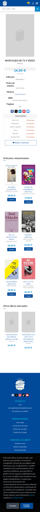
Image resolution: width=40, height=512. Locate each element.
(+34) (20, 405)
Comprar (12, 199)
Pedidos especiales (20, 447)
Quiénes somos (20, 443)
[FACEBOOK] (12, 395)
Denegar (12, 506)
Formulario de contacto (20, 411)
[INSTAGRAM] (20, 395)
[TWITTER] (16, 395)
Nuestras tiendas (20, 450)
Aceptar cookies (26, 506)
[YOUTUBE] (27, 395)
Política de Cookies (20, 432)
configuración (17, 498)
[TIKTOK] (23, 395)
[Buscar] (37, 9)
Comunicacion (20, 94)
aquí (31, 495)
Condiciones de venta (20, 426)
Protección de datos (20, 429)
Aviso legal (20, 422)
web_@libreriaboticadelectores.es (20, 408)
